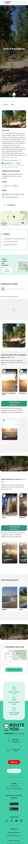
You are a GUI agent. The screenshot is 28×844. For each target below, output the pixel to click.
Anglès (10, 165)
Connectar (14, 771)
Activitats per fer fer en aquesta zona (14, 239)
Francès (4, 167)
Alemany (4, 165)
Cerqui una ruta (16, 750)
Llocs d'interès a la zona (10, 242)
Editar (12, 104)
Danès (15, 165)
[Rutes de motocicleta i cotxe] (9, 380)
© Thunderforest (12, 225)
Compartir (5, 104)
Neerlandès (14, 167)
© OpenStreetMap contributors (21, 225)
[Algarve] (9, 597)
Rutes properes (7, 270)
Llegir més (14, 157)
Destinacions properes (10, 244)
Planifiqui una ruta (15, 740)
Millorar (14, 762)
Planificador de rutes (14, 670)
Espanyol (20, 165)
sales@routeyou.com (14, 835)
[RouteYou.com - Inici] (7, 2)
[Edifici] (9, 504)
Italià (9, 167)
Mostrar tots (10, 357)
